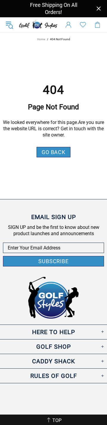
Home (41, 39)
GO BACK (53, 152)
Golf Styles (38, 25)
